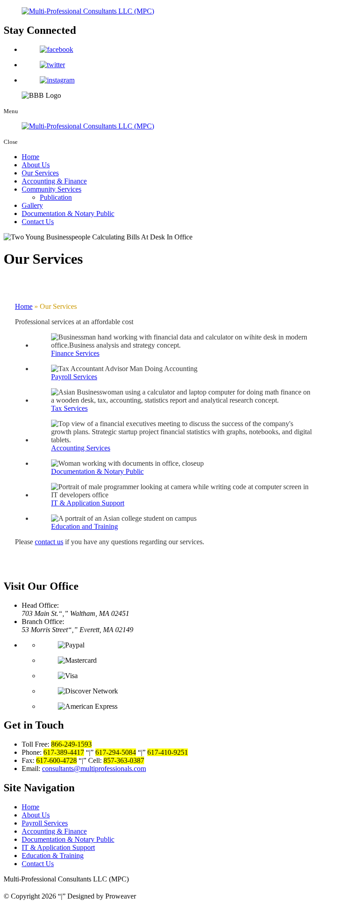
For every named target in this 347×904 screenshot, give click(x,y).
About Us (36, 165)
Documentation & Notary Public (68, 213)
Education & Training (53, 855)
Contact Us (38, 221)
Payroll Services (45, 823)
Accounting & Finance (54, 181)
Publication (56, 197)
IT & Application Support (58, 847)
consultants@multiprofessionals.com (94, 768)
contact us (49, 542)
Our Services (40, 173)
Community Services (51, 189)
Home (30, 157)
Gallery (32, 205)
